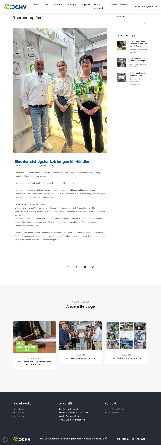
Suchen (121, 16)
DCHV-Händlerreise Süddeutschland (126, 358)
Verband (57, 4)
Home (36, 4)
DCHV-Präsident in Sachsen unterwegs (80, 358)
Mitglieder (85, 4)
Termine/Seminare (119, 4)
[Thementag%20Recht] (68, 267)
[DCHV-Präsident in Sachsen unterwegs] (121, 62)
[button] (146, 6)
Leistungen (71, 4)
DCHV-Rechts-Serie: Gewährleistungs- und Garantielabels (34, 363)
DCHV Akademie (99, 6)
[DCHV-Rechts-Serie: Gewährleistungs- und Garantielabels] (121, 45)
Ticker (46, 4)
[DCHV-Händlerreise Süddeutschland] (121, 77)
